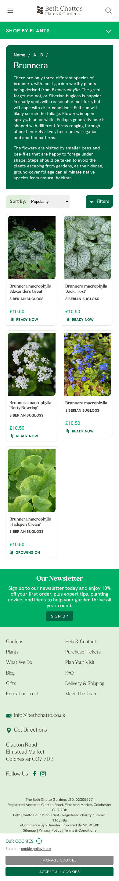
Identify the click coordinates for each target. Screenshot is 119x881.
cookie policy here (36, 849)
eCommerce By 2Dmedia (40, 825)
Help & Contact (80, 641)
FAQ (69, 673)
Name (19, 55)
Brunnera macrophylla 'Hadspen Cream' (30, 522)
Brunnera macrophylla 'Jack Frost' (86, 289)
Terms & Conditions (80, 831)
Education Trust (22, 694)
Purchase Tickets (83, 652)
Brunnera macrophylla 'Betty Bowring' (30, 405)
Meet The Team (81, 694)
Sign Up (59, 616)
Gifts (11, 683)
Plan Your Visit (80, 662)
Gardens (14, 641)
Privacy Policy (50, 831)
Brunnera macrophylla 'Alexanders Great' (30, 289)
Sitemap (29, 831)
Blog (10, 673)
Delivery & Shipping (84, 683)
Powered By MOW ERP (81, 825)
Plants (12, 652)
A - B (38, 55)
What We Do (19, 662)
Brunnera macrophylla (86, 403)
